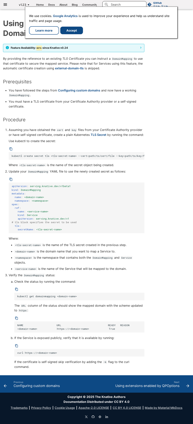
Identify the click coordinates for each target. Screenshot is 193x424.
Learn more (44, 30)
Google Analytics (65, 16)
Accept (71, 30)
